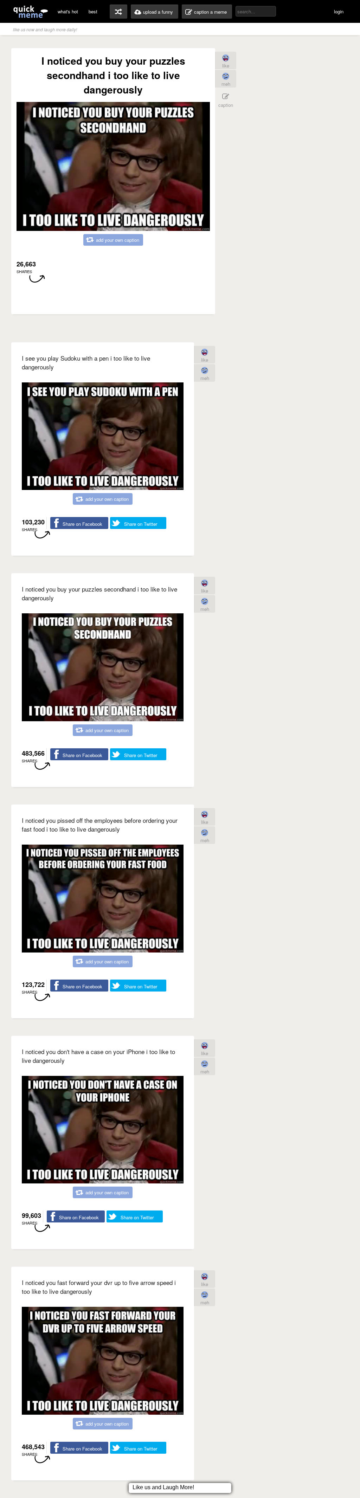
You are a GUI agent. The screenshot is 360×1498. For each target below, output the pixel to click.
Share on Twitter (140, 524)
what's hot (68, 11)
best (93, 11)
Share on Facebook (82, 524)
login (338, 11)
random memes (118, 12)
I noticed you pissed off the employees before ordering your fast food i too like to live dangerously (100, 824)
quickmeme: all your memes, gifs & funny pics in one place (30, 11)
